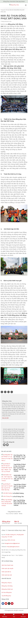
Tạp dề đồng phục (6, 595)
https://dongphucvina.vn (13, 546)
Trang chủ (3, 9)
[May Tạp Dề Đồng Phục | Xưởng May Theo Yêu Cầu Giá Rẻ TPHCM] (7, 503)
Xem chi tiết (5, 418)
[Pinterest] (12, 603)
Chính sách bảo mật (7, 575)
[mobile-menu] (25, 5)
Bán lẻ (16, 521)
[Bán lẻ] (16, 518)
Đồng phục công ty (7, 582)
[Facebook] (4, 444)
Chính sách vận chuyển (7, 568)
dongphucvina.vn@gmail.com (12, 543)
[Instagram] (9, 603)
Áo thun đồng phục (7, 592)
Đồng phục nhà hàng (7, 586)
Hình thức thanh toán (7, 565)
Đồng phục (6, 521)
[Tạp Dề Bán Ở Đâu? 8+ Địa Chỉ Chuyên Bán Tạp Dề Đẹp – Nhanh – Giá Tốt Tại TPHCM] (7, 468)
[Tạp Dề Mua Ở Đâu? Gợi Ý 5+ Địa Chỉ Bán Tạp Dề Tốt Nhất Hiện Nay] (7, 487)
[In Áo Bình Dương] (6, 493)
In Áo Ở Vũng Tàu (18, 496)
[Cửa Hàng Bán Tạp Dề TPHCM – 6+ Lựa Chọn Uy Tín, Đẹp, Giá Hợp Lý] (7, 458)
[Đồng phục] (4, 518)
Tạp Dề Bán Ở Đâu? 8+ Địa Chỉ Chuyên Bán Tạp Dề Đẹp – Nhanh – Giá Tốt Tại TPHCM (20, 468)
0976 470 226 (11, 540)
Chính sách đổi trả (6, 571)
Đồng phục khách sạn (7, 589)
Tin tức (7, 9)
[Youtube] (7, 444)
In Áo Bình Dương (18, 493)
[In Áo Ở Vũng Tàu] (6, 496)
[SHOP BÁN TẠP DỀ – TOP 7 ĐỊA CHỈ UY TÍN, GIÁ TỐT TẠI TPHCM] (7, 478)
